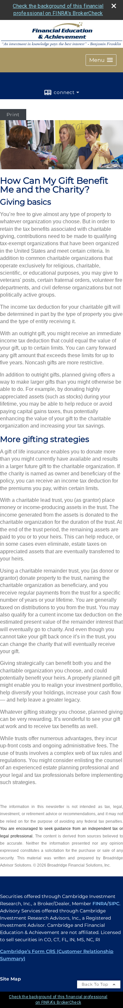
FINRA (99, 904)
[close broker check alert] (113, 6)
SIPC (114, 904)
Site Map (10, 979)
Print (13, 115)
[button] (101, 60)
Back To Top (96, 984)
